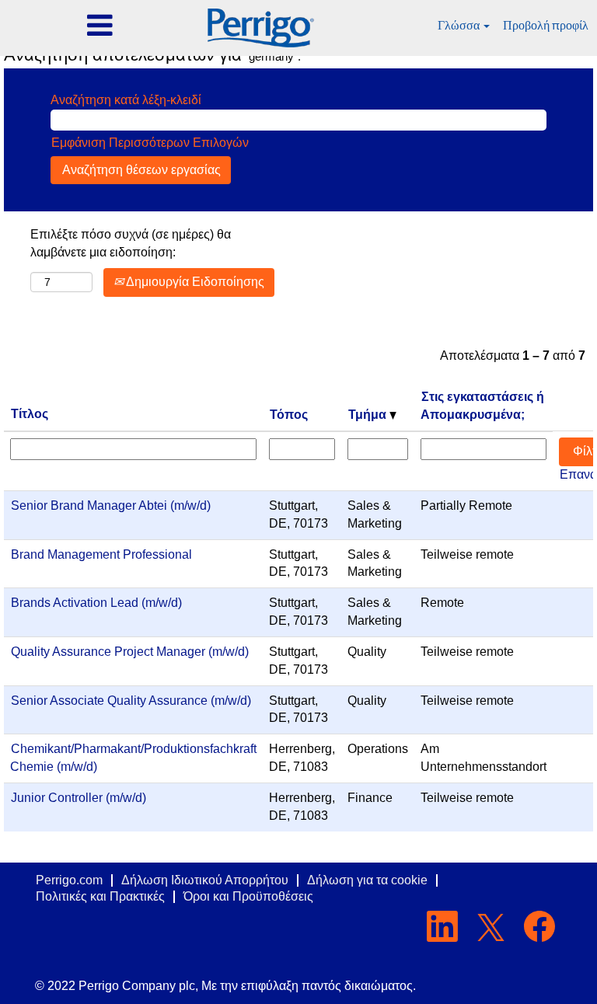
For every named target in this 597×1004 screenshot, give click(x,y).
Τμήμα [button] (368, 414)
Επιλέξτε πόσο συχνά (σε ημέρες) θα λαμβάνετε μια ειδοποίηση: (130, 243)
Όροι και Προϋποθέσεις (248, 896)
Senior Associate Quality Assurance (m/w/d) (131, 700)
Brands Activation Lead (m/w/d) (96, 602)
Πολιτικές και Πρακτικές (100, 896)
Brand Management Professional (101, 554)
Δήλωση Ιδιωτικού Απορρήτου (204, 880)
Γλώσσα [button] (460, 25)
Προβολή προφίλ (545, 25)
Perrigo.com (69, 880)
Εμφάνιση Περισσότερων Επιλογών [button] (150, 142)
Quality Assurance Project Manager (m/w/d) (130, 651)
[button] (99, 26)
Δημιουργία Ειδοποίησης (194, 281)
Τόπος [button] (289, 414)
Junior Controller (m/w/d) (78, 797)
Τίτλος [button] (29, 413)
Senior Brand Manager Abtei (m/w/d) (111, 505)
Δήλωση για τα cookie (367, 880)
